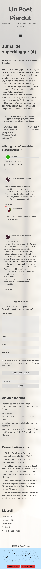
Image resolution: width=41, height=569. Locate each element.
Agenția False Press (11, 531)
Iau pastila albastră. (28, 566)
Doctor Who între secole (13, 489)
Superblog (33, 121)
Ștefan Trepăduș (12, 453)
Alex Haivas (7, 516)
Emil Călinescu (8, 523)
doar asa (16, 116)
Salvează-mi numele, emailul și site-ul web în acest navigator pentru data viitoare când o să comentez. (20, 363)
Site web (5, 352)
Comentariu (7, 313)
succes (25, 121)
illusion (14, 156)
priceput (5, 121)
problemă (13, 121)
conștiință (16, 119)
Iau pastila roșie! (13, 566)
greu (22, 119)
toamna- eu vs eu (27, 116)
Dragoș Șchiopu (9, 520)
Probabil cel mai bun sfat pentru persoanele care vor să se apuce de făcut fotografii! (20, 407)
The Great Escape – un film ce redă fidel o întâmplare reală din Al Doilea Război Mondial (20, 432)
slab (20, 121)
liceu (27, 119)
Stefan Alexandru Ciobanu (21, 179)
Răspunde (8, 170)
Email (5, 344)
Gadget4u (6, 527)
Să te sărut (7, 413)
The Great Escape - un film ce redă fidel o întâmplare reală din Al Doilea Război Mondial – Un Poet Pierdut (19, 483)
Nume (5, 336)
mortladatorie (18, 209)
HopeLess (9, 459)
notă (32, 119)
